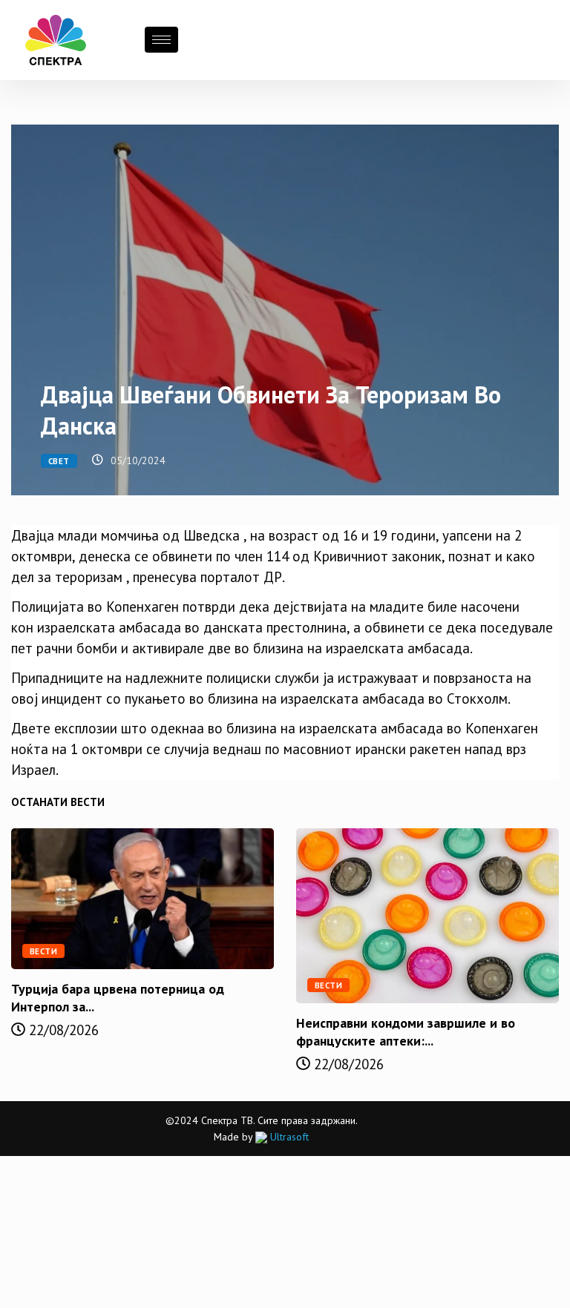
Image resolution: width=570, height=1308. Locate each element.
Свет (59, 461)
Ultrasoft (288, 1136)
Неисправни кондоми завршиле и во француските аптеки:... (405, 1031)
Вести (43, 951)
